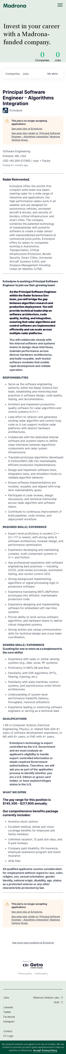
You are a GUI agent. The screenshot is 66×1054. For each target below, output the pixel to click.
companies (12, 73)
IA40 (56, 1002)
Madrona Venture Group (14, 5)
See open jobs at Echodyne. (27, 128)
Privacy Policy (49, 1050)
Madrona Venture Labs (46, 997)
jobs (26, 73)
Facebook (9, 1016)
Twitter (7, 1012)
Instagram (9, 1021)
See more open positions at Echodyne (33, 942)
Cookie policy (41, 973)
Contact (7, 1031)
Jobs (6, 997)
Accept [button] (37, 1050)
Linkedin (8, 1007)
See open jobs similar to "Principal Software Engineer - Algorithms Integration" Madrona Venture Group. (36, 136)
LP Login (8, 1036)
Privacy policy (25, 973)
